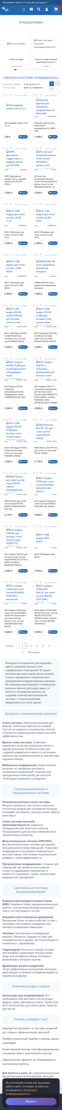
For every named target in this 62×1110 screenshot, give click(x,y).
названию (38, 87)
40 (57, 84)
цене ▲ (28, 87)
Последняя (34, 652)
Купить (24, 137)
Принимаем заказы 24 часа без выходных (24, 2)
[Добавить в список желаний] (4, 95)
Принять (31, 1101)
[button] (15, 69)
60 (52, 88)
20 (52, 84)
